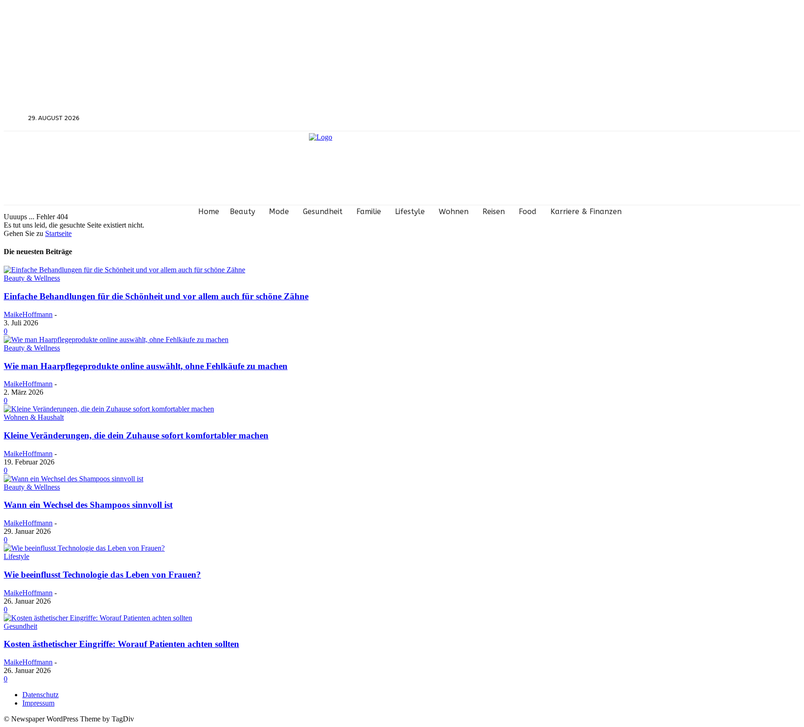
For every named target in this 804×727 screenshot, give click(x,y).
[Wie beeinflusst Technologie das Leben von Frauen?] (84, 548)
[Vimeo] (684, 118)
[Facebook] (647, 118)
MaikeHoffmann (28, 314)
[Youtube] (696, 118)
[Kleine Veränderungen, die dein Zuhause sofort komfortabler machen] (109, 409)
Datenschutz (40, 695)
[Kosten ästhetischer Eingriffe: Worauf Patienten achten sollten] (98, 618)
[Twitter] (672, 118)
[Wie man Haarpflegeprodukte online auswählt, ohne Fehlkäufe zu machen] (116, 339)
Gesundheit (20, 626)
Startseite (58, 233)
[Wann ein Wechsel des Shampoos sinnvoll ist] (73, 479)
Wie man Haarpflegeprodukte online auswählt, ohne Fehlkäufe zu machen (146, 366)
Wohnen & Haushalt (34, 417)
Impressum (38, 703)
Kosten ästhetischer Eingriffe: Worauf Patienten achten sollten (121, 644)
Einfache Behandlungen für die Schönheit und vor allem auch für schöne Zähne (156, 296)
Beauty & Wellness (32, 278)
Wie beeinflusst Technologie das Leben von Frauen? (102, 574)
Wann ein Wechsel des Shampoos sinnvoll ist (88, 505)
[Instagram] (659, 118)
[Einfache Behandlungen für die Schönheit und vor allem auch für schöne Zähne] (124, 270)
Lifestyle (16, 556)
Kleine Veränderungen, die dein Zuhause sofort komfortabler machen (136, 435)
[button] (15, 118)
